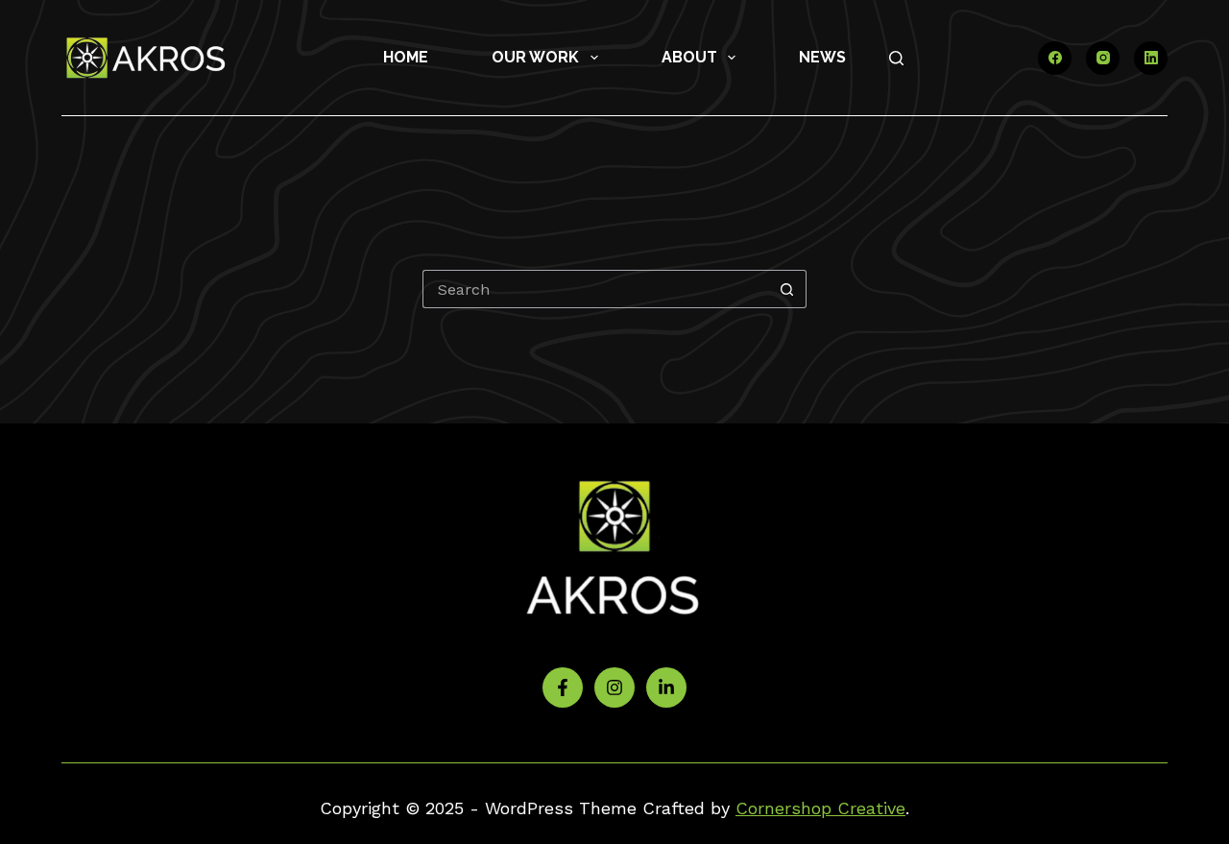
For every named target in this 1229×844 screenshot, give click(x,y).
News (822, 57)
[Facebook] (1055, 58)
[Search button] (787, 289)
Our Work (535, 57)
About (689, 57)
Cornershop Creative (820, 808)
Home (405, 57)
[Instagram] (1103, 58)
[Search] (896, 58)
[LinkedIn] (1151, 58)
